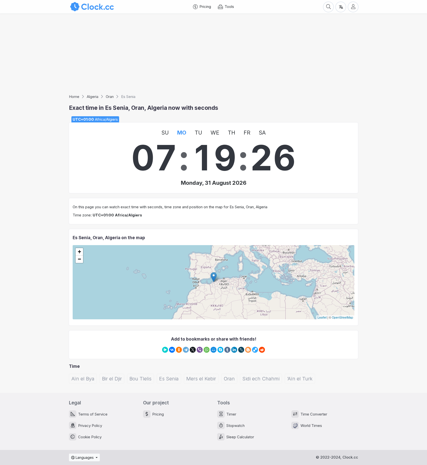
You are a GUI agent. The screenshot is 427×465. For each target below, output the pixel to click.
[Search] (328, 6)
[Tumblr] (227, 350)
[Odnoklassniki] (179, 350)
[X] (193, 350)
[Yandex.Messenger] (165, 350)
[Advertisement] (213, 55)
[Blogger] (248, 350)
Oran (229, 379)
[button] (214, 277)
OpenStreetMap (342, 317)
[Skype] (220, 350)
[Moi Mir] (213, 350)
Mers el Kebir (201, 379)
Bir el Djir (112, 379)
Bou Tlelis (140, 379)
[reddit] (262, 350)
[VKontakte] (172, 350)
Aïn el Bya (82, 379)
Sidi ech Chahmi (260, 379)
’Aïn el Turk (300, 379)
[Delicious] (255, 350)
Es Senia (169, 379)
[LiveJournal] (241, 350)
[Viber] (200, 350)
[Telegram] (186, 350)
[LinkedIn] (234, 350)
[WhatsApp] (207, 350)
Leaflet (322, 317)
